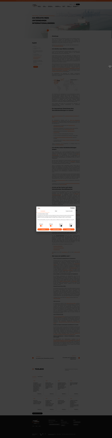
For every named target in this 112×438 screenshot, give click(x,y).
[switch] (51, 226)
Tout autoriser (68, 229)
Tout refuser (43, 229)
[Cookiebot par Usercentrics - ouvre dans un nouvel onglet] (71, 208)
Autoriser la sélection (56, 229)
